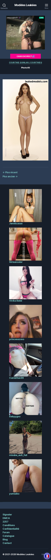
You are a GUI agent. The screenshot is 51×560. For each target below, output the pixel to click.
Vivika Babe (15, 300)
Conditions (9, 525)
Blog (5, 539)
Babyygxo (14, 416)
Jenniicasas (15, 223)
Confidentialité (11, 528)
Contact (7, 543)
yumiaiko (14, 493)
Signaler (7, 514)
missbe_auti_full (18, 455)
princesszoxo (16, 339)
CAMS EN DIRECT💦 (26, 56)
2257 (5, 521)
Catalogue (8, 536)
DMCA (6, 518)
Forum (6, 532)
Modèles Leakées (26, 5)
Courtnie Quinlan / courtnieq (25, 62)
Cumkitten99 (16, 378)
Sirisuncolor (15, 262)
